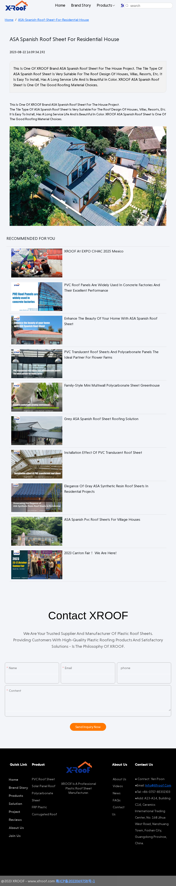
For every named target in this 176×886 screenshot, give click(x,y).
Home (60, 5)
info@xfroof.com (158, 785)
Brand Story (81, 5)
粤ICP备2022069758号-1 (75, 881)
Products (104, 5)
